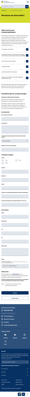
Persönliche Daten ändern (9, 61)
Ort (2, 237)
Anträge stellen (6, 66)
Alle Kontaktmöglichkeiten (10, 325)
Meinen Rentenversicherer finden (9, 365)
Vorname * (3, 167)
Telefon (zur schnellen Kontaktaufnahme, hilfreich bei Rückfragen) (14, 192)
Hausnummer (4, 221)
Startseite (4, 10)
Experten (3, 375)
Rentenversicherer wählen (8, 362)
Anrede (2, 157)
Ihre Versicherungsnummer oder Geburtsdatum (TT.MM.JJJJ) (13, 200)
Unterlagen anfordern (7, 49)
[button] (23, 394)
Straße (2, 212)
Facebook (5, 337)
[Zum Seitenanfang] (27, 394)
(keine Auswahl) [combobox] (6, 141)
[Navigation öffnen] (27, 2)
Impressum (4, 380)
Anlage (2, 259)
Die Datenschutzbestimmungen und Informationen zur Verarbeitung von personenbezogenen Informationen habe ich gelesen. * (14, 280)
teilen (5, 344)
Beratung (6, 322)
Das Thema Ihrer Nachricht (6, 114)
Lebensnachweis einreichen (9, 71)
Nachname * (3, 175)
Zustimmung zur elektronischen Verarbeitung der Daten (13, 284)
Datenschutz (16, 274)
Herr (20, 160)
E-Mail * (2, 184)
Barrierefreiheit (19, 384)
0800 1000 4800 (8, 310)
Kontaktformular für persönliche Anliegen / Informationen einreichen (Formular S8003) (13, 55)
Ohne (6, 162)
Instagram (24, 337)
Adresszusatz (4, 245)
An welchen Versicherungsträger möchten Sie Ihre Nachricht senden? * (13, 136)
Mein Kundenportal (8, 316)
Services (3, 372)
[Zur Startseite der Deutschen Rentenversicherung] (7, 2)
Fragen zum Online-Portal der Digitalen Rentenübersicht (12, 77)
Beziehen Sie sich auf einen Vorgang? (8, 145)
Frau (6, 160)
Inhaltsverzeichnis (5, 382)
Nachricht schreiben (9, 319)
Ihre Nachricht (4, 123)
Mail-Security (19, 382)
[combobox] (13, 6)
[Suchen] (27, 6)
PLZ (2, 229)
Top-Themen (4, 368)
